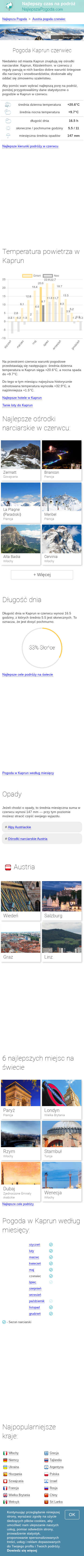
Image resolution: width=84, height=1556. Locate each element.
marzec (34, 1257)
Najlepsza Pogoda (14, 19)
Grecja (54, 1453)
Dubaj (9, 1189)
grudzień (35, 1313)
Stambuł (53, 1151)
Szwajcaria (16, 1481)
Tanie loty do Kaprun (17, 405)
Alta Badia (11, 556)
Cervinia (51, 556)
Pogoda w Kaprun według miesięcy (28, 773)
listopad (34, 1307)
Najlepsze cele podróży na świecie (27, 674)
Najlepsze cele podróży (18, 1204)
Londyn (52, 1110)
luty (31, 1251)
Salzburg (53, 915)
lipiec (32, 1282)
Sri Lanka (56, 1501)
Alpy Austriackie (19, 827)
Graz (8, 957)
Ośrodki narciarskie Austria (27, 839)
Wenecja (53, 1192)
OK (72, 1514)
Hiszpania (15, 1474)
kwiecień (35, 1263)
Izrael (53, 1481)
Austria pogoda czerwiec (49, 19)
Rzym (9, 1151)
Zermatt (9, 472)
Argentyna (56, 1467)
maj (31, 1270)
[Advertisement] (42, 193)
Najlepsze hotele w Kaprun (22, 398)
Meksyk (14, 1501)
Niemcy (14, 1460)
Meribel (50, 514)
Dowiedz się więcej (22, 1550)
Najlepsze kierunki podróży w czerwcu (30, 146)
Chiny (53, 1495)
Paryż (9, 1110)
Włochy (8, 1156)
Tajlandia (56, 1460)
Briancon (51, 472)
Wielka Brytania (54, 1115)
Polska (54, 1474)
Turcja (48, 1156)
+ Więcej (42, 574)
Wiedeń (10, 915)
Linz (48, 957)
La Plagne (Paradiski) (12, 512)
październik (37, 1301)
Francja (8, 1115)
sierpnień (35, 1288)
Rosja (53, 1488)
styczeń (34, 1244)
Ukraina (14, 1467)
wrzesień (35, 1295)
